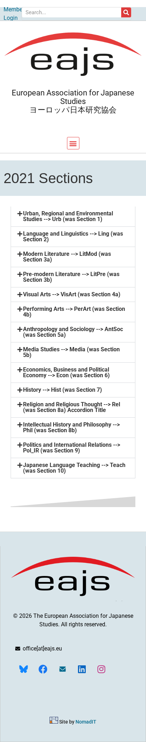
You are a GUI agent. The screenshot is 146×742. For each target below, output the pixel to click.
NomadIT (85, 722)
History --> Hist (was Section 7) (62, 389)
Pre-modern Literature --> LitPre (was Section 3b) (71, 277)
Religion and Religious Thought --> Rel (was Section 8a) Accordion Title (71, 407)
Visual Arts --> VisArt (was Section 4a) (71, 294)
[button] (73, 143)
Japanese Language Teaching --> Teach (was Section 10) (74, 468)
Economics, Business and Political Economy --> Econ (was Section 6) (66, 372)
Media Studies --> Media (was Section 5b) (71, 352)
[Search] (126, 12)
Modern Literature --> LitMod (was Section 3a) (67, 257)
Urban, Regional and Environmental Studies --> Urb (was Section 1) (68, 216)
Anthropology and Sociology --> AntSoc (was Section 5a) (73, 332)
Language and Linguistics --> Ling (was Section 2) (73, 236)
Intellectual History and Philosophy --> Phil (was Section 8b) (71, 427)
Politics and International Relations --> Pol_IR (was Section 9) (71, 447)
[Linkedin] (82, 669)
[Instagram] (101, 669)
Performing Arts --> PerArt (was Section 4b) (74, 312)
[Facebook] (43, 669)
